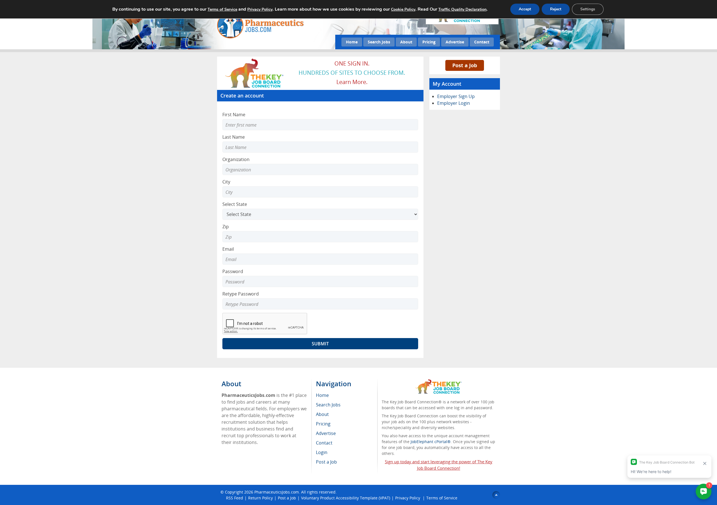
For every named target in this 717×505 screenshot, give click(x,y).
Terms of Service (441, 498)
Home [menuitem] (322, 395)
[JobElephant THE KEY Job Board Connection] (254, 60)
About (406, 42)
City (226, 182)
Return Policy (260, 498)
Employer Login (453, 103)
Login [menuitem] (321, 452)
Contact (481, 42)
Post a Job (464, 65)
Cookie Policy (403, 9)
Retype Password (240, 294)
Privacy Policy (408, 498)
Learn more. (351, 82)
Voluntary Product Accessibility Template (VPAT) (345, 498)
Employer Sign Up (456, 96)
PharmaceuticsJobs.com (276, 492)
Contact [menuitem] (324, 443)
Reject (555, 9)
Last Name (233, 137)
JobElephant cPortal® (431, 441)
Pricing (429, 42)
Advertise (455, 42)
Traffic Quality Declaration (462, 9)
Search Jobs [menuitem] (328, 405)
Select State (234, 204)
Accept (525, 9)
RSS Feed (234, 498)
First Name (233, 114)
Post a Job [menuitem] (326, 462)
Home (352, 42)
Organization (236, 159)
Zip (225, 227)
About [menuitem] (322, 414)
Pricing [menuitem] (323, 424)
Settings (587, 9)
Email (228, 249)
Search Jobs (379, 42)
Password (232, 271)
